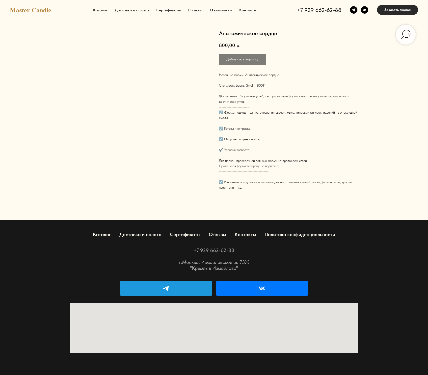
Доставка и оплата (132, 10)
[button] (397, 10)
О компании (221, 10)
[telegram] (353, 10)
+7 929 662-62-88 (319, 10)
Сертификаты (168, 10)
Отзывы (195, 10)
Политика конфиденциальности (300, 234)
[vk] (364, 10)
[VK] (262, 288)
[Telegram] (166, 288)
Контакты (248, 10)
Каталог (100, 10)
